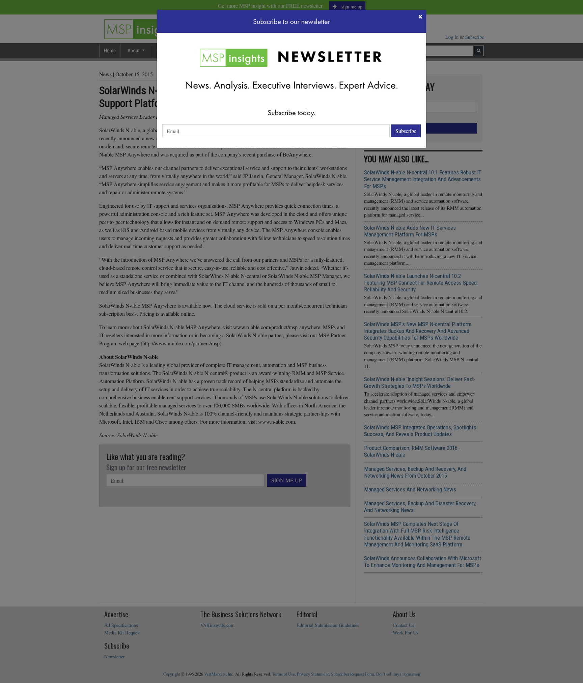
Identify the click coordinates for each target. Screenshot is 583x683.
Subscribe (405, 130)
